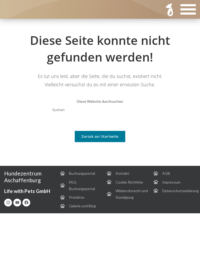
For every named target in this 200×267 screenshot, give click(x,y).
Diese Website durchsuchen (100, 101)
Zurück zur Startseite (100, 136)
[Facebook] (26, 203)
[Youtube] (17, 203)
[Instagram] (8, 203)
